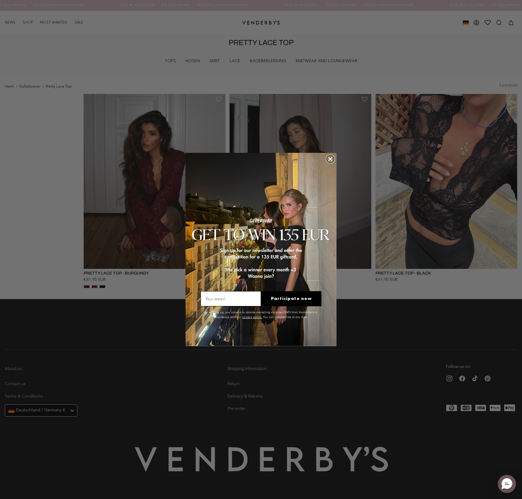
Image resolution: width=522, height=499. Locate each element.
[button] (507, 484)
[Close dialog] (330, 159)
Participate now (291, 298)
